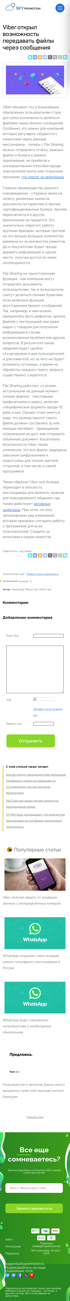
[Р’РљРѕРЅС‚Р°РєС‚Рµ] (35, 58)
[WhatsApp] (60, 58)
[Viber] (55, 58)
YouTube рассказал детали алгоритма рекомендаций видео (32, 804)
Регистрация (13, 1246)
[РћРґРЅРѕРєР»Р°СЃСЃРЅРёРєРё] (40, 58)
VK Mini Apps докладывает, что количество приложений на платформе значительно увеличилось (35, 820)
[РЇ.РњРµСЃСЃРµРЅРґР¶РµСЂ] (30, 58)
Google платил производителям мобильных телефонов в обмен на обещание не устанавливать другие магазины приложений (36, 784)
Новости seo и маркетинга (43, 574)
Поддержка (12, 1253)
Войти (9, 1239)
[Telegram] (45, 58)
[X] (50, 58)
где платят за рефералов (42, 177)
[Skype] (65, 58)
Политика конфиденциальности (46, 1245)
